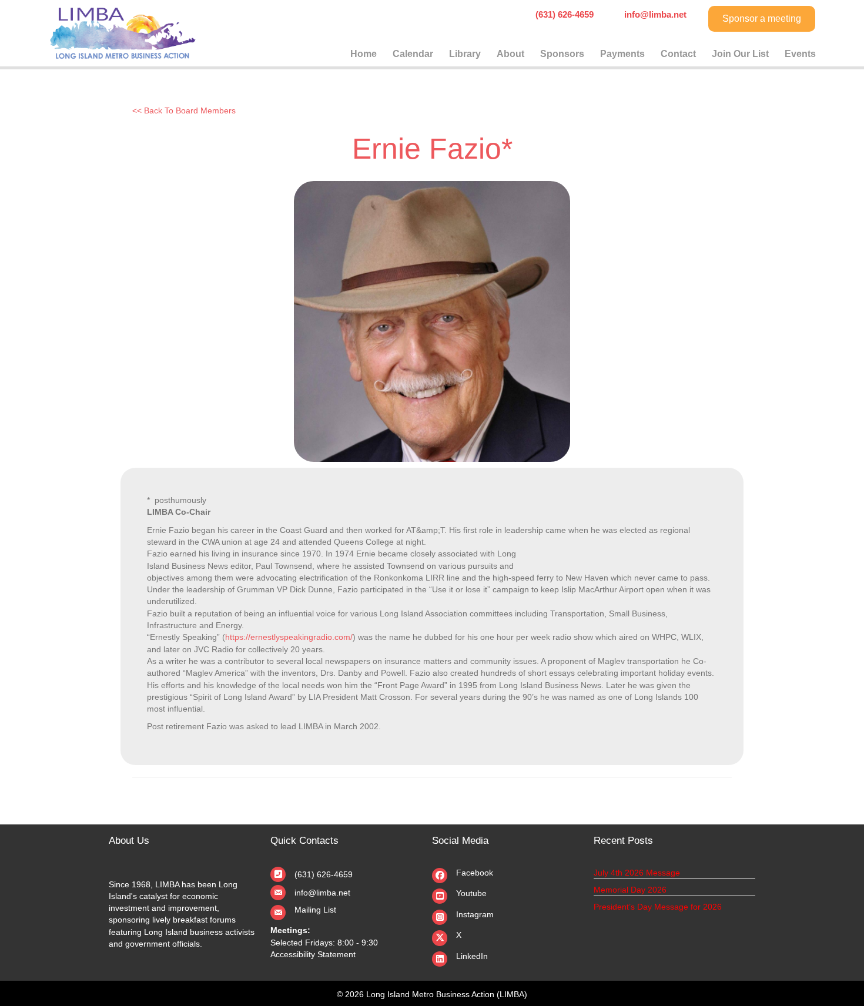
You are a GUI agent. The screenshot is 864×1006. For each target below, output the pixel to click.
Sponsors (562, 54)
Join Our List (740, 54)
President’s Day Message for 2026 (658, 906)
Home (363, 54)
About (510, 54)
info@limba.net (322, 892)
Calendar (413, 54)
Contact (678, 54)
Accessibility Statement (313, 954)
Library (465, 54)
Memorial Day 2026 (630, 889)
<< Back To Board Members (184, 110)
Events (800, 54)
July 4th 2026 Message (637, 872)
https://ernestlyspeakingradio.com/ (289, 637)
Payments (622, 54)
